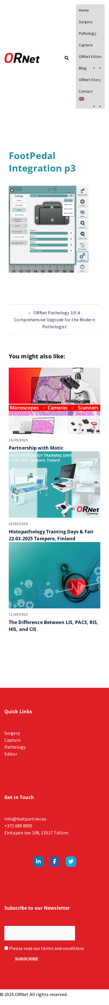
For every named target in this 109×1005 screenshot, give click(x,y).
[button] (66, 58)
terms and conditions (62, 948)
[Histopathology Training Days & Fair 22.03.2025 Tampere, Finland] (54, 484)
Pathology (88, 33)
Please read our (46, 948)
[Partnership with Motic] (54, 401)
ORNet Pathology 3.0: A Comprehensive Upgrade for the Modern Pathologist (54, 319)
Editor (10, 754)
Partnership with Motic (36, 448)
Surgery (86, 21)
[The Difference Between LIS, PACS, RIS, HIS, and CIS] (54, 575)
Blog (83, 68)
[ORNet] (25, 58)
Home (84, 10)
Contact (86, 91)
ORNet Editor (90, 56)
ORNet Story (90, 79)
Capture (86, 45)
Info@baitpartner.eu (25, 819)
